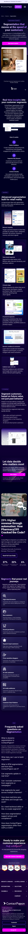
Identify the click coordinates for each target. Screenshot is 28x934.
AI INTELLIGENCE (20, 881)
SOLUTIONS (18, 886)
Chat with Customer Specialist (13, 856)
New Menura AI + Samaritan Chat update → (13, 1)
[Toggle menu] (25, 7)
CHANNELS (4, 891)
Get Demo (18, 6)
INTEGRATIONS (5, 886)
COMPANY (18, 896)
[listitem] (14, 745)
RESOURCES (18, 891)
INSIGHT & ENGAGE (7, 881)
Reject (14, 926)
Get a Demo (13, 474)
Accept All (13, 930)
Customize (14, 922)
